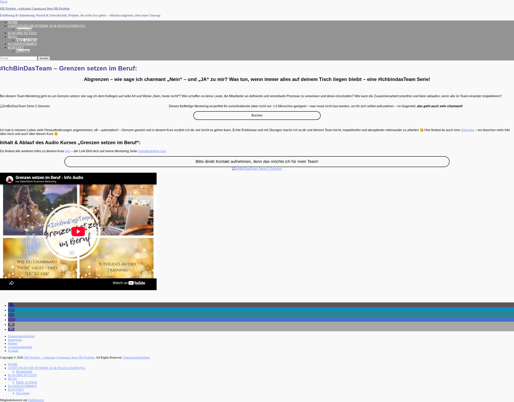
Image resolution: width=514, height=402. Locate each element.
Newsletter (23, 51)
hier (67, 151)
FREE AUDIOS (26, 40)
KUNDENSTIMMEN (22, 44)
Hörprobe (467, 130)
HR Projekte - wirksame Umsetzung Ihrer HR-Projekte (35, 8)
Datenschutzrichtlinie (21, 336)
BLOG (12, 36)
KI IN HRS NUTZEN (22, 33)
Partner (12, 343)
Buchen (257, 115)
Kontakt (13, 350)
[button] (11, 305)
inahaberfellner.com (152, 151)
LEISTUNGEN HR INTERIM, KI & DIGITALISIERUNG (47, 26)
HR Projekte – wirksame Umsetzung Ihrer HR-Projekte (59, 357)
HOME (13, 22)
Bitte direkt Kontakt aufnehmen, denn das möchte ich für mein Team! (257, 161)
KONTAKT (16, 47)
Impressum (15, 340)
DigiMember (36, 400)
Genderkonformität (20, 347)
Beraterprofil (24, 29)
